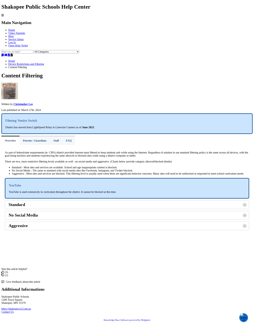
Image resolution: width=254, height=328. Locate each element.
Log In (12, 42)
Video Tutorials (16, 33)
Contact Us (7, 311)
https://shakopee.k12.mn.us (16, 308)
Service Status (16, 39)
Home (11, 30)
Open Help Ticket (18, 45)
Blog (11, 36)
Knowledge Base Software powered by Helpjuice (127, 320)
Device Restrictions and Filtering (26, 64)
